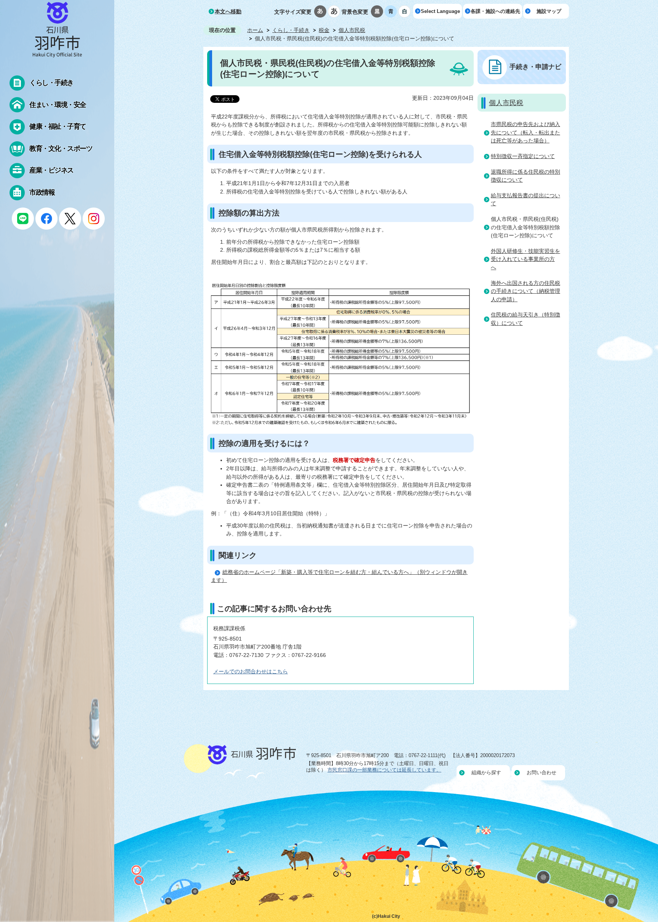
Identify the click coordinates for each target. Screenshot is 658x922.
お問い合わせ (541, 772)
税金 (324, 30)
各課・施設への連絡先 (495, 11)
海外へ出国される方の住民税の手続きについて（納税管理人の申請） (525, 291)
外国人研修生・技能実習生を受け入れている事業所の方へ (525, 259)
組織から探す (486, 772)
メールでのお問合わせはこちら (250, 671)
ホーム (255, 30)
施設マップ (549, 11)
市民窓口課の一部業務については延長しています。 (384, 770)
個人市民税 (352, 30)
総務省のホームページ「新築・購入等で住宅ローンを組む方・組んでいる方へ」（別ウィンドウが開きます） (339, 576)
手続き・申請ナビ (535, 66)
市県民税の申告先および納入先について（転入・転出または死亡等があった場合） (525, 132)
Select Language (440, 11)
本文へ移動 (228, 11)
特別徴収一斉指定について (523, 156)
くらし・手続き (291, 30)
